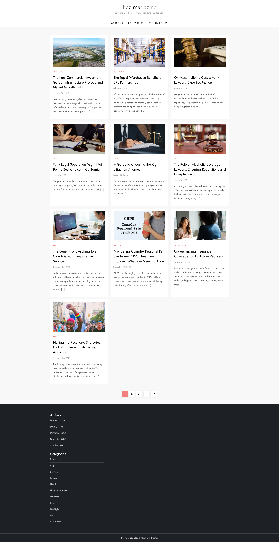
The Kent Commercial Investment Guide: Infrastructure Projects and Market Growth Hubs (78, 82)
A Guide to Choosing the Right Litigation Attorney (136, 167)
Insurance (180, 246)
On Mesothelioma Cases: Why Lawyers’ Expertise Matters (196, 80)
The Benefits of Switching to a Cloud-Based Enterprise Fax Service (74, 256)
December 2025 (58, 433)
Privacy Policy (158, 23)
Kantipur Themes (150, 537)
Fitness (53, 478)
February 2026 (57, 420)
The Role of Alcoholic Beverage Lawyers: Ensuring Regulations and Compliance (200, 169)
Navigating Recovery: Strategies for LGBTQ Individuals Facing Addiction (76, 347)
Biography (55, 459)
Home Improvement (59, 490)
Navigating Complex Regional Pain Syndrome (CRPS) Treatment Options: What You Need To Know (139, 256)
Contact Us (135, 23)
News (53, 515)
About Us (117, 23)
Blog (56, 246)
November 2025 (58, 439)
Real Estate (55, 521)
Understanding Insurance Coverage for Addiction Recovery (198, 254)
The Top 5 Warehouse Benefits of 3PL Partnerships (138, 80)
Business (58, 72)
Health (118, 246)
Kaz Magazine (139, 7)
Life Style (54, 509)
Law (176, 72)
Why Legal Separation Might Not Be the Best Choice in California (77, 167)
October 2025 (57, 445)
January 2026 (56, 426)
